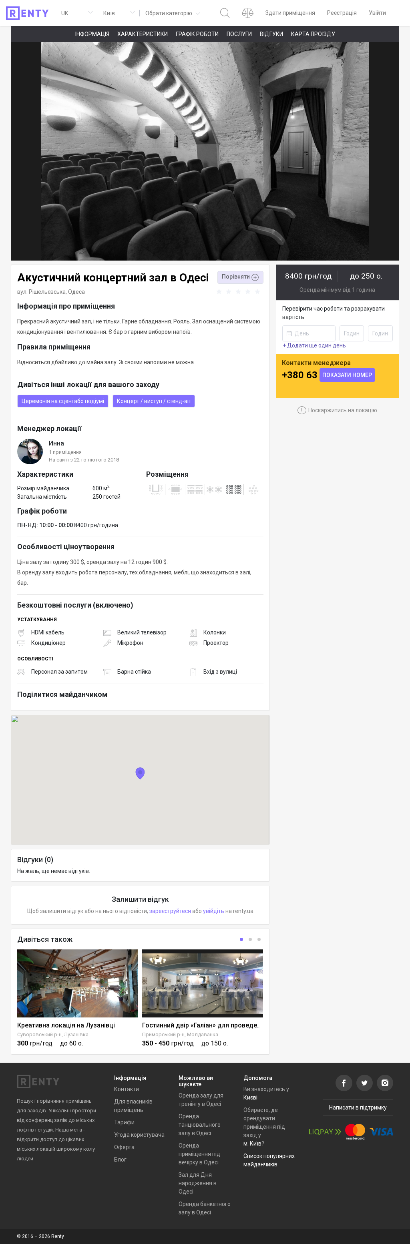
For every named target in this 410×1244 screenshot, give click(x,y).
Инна (56, 443)
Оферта (124, 1147)
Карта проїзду (313, 34)
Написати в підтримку (358, 1107)
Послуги (239, 34)
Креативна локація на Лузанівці (66, 1025)
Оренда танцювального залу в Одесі (200, 1124)
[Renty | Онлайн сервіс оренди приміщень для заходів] (27, 13)
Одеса (76, 292)
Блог (120, 1159)
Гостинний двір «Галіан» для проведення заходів (217, 1025)
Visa (381, 1132)
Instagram (385, 1083)
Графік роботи (197, 34)
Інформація (92, 34)
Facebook (344, 1083)
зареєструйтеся (170, 911)
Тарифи (124, 1122)
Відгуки (271, 34)
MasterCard (355, 1132)
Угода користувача (139, 1135)
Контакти (126, 1089)
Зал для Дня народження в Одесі (198, 1183)
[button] (172, 13)
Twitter (364, 1083)
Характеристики (142, 34)
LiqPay (325, 1132)
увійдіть (213, 911)
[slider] (239, 292)
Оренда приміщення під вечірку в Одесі (199, 1154)
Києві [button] (250, 1097)
